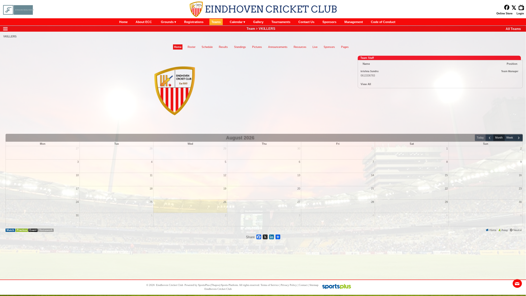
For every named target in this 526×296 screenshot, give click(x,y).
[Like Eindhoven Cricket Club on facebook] (506, 7)
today (480, 137)
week (509, 137)
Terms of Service (270, 285)
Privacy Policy (289, 285)
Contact (303, 285)
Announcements (277, 47)
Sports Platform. (230, 285)
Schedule (207, 47)
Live (315, 47)
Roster (191, 47)
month (499, 137)
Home (177, 47)
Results (223, 47)
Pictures (257, 47)
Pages (345, 47)
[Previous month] (489, 137)
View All (366, 84)
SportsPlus (204, 285)
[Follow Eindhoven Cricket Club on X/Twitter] (515, 7)
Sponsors (329, 47)
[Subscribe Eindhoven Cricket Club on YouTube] (522, 7)
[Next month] (519, 137)
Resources (300, 47)
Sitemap (313, 285)
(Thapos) (215, 285)
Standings (240, 47)
